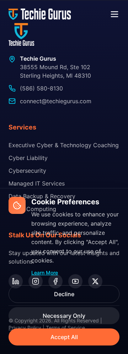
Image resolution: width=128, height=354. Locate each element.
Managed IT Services (37, 183)
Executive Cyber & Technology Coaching (64, 145)
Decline (64, 294)
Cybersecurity (27, 170)
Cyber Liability (28, 157)
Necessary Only (64, 315)
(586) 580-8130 (41, 88)
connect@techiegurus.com (55, 101)
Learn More (44, 273)
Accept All (64, 337)
